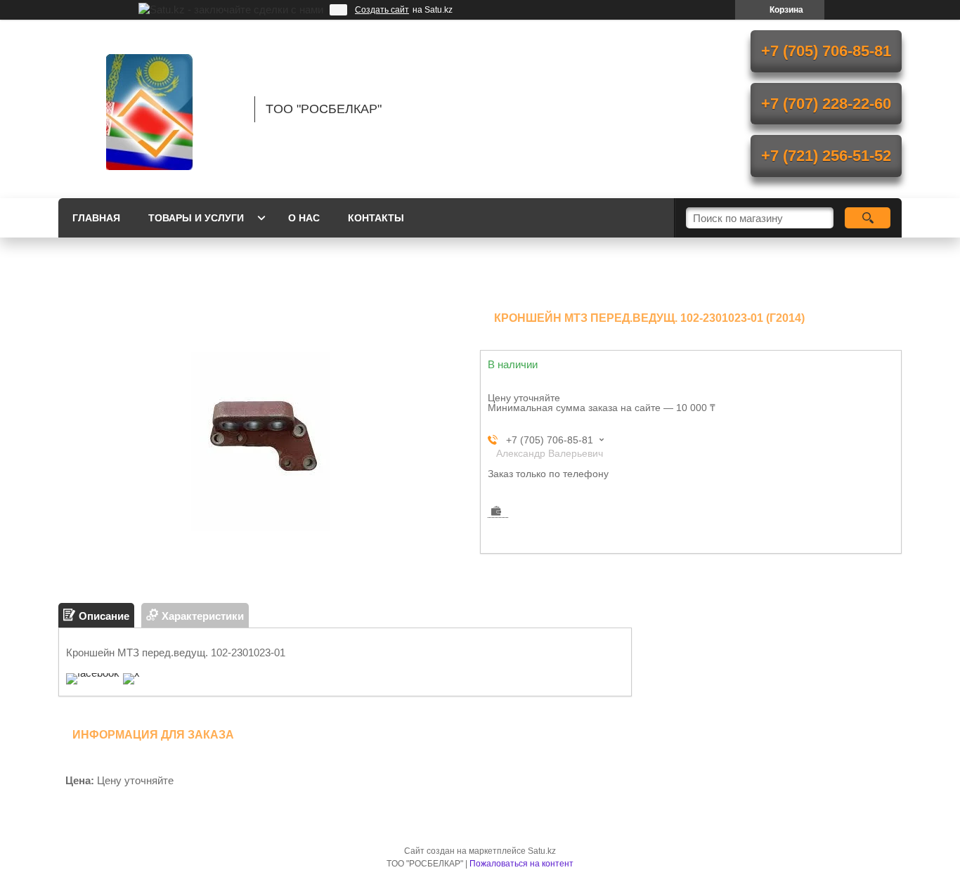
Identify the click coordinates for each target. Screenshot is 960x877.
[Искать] (867, 217)
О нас (304, 217)
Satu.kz (542, 851)
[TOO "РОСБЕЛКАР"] (149, 109)
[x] (131, 673)
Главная (96, 217)
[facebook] (92, 673)
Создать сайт (382, 10)
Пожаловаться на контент (521, 864)
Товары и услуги (196, 217)
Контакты (376, 217)
